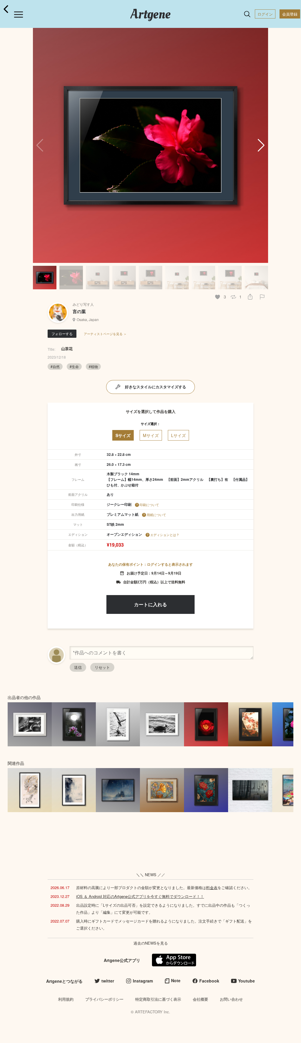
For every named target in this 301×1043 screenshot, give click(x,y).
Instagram (143, 981)
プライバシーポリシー (104, 999)
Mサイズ (151, 435)
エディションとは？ (164, 534)
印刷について (149, 504)
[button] (261, 145)
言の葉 (79, 311)
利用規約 (65, 999)
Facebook (209, 981)
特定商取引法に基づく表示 (158, 999)
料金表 (212, 887)
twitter (107, 981)
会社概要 (200, 999)
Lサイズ (178, 435)
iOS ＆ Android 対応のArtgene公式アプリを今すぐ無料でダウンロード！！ (140, 896)
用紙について (156, 514)
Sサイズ (123, 435)
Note (175, 980)
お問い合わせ (231, 999)
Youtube (246, 981)
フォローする (62, 333)
